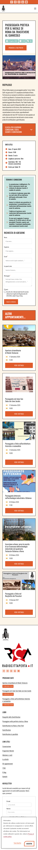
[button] (18, 129)
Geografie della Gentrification (11, 717)
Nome (5, 237)
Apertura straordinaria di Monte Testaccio (13, 351)
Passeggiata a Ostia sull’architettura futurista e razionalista (17, 444)
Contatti (4, 776)
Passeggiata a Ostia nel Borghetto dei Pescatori (13, 594)
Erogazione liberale (8, 751)
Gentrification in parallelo (10, 734)
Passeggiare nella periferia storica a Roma (15, 721)
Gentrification (6, 730)
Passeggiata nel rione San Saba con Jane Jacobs (14, 400)
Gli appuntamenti (7, 763)
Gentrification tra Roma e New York (13, 725)
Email (5, 256)
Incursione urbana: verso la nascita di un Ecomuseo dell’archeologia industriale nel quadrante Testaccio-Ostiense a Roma (17, 548)
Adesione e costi (7, 755)
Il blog (4, 772)
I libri (4, 768)
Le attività (5, 759)
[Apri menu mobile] (35, 8)
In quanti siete (8, 266)
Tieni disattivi (17, 843)
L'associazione (6, 746)
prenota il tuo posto (16, 48)
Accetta (29, 843)
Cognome (6, 247)
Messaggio (7, 275)
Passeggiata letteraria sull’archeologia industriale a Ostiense (18, 496)
